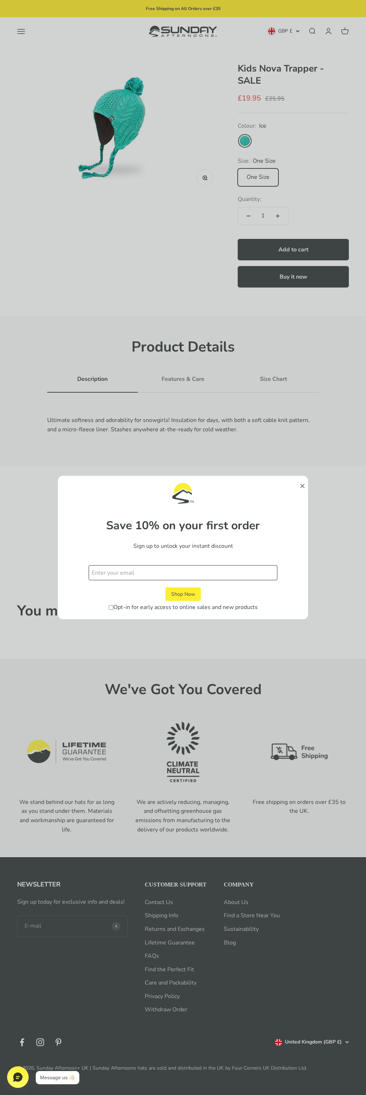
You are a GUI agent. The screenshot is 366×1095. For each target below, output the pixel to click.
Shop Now (183, 593)
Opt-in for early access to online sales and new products (185, 607)
